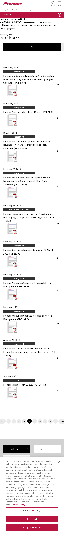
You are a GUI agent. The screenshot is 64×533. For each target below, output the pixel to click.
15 (55, 421)
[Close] (59, 461)
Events (39, 449)
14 (50, 421)
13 (45, 421)
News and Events (23, 10)
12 (40, 421)
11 (35, 421)
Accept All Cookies (32, 527)
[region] (32, 495)
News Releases (37, 10)
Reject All (32, 519)
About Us (12, 10)
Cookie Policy (18, 504)
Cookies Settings (32, 510)
